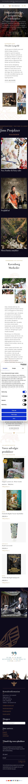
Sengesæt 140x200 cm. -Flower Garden (12, 481)
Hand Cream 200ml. (7, 545)
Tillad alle (14, 410)
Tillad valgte (14, 414)
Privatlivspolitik (7, 711)
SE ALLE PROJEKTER (14, 134)
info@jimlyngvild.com (8, 705)
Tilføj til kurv (5, 486)
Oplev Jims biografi (14, 32)
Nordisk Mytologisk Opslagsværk (10, 577)
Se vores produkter (14, 428)
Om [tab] (23, 368)
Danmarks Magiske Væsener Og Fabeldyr (12, 513)
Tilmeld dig (21, 761)
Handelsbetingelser (8, 708)
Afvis (14, 418)
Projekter (5, 734)
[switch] (24, 396)
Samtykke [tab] (5, 368)
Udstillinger (6, 735)
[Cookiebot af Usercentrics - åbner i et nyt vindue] (20, 364)
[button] (2, 5)
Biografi (5, 732)
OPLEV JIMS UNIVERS (10, 80)
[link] (14, 605)
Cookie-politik (6, 714)
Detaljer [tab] (14, 368)
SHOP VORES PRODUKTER (8, 454)
